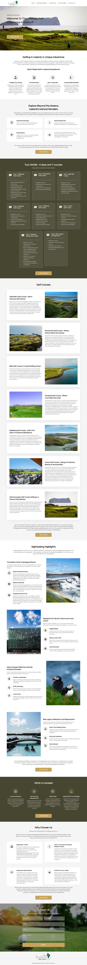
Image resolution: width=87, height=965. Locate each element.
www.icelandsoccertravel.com (24, 852)
